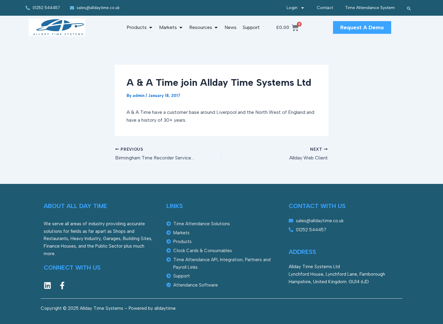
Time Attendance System (370, 7)
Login (292, 7)
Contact (325, 7)
